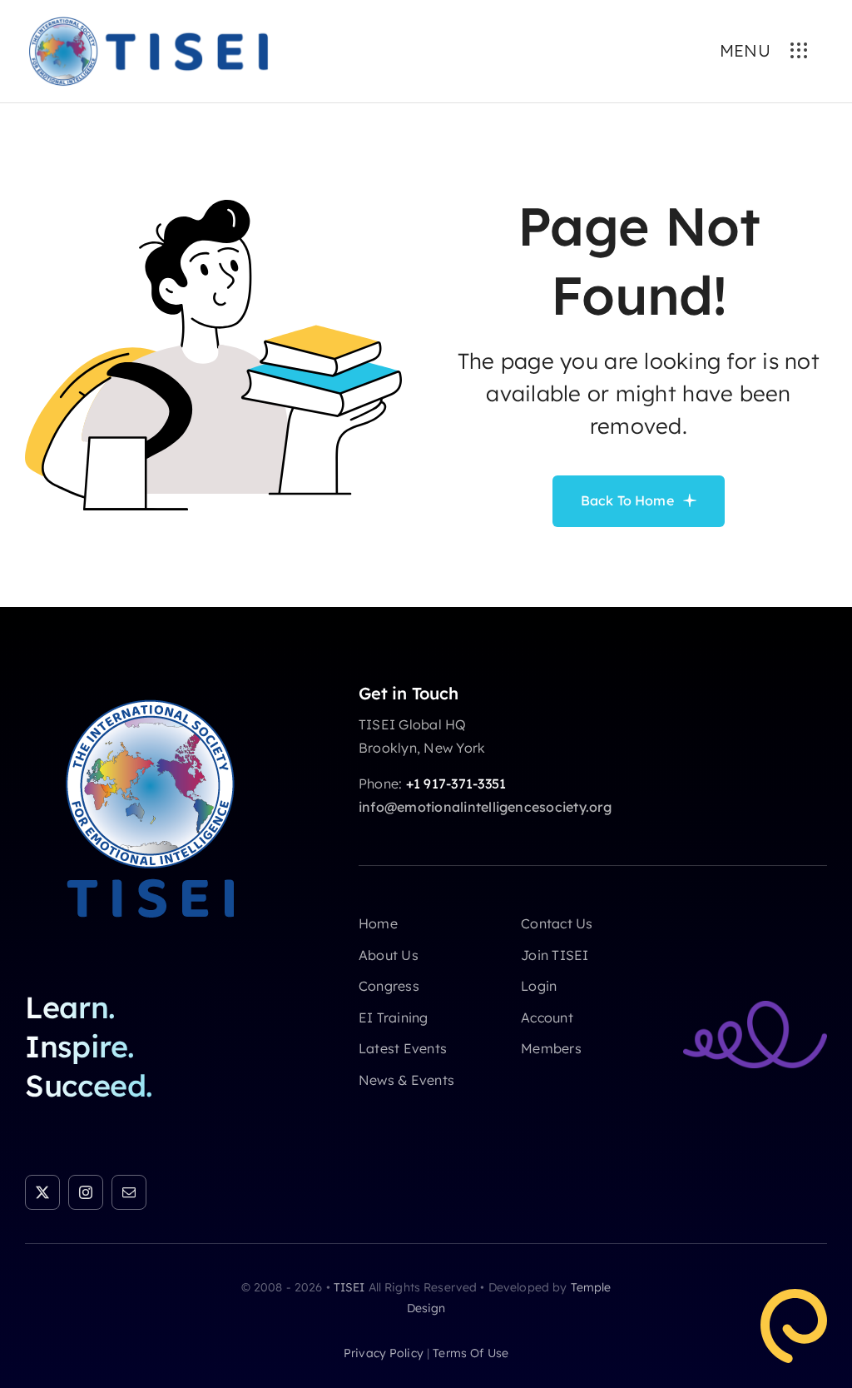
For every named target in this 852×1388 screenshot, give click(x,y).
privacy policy (384, 1353)
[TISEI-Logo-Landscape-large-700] (148, 20)
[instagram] (85, 1192)
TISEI (349, 1287)
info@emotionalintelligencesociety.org (485, 806)
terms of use (470, 1353)
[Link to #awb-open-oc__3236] (798, 50)
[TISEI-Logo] (150, 690)
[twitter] (42, 1192)
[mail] (128, 1192)
